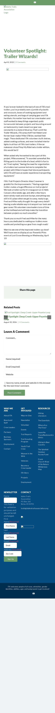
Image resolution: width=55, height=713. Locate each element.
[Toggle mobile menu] (50, 11)
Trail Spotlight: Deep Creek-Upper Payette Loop (25, 318)
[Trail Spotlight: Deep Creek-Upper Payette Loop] (27, 312)
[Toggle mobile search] (46, 11)
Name (6, 496)
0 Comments (20, 62)
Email (11, 541)
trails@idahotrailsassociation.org (34, 508)
